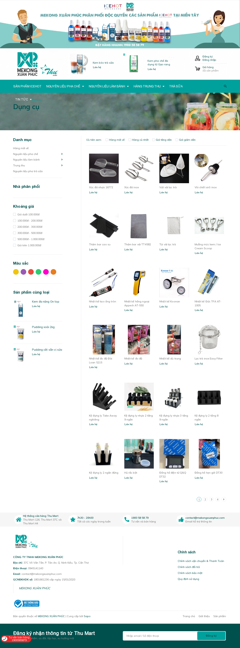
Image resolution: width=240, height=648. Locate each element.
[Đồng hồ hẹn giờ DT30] (209, 454)
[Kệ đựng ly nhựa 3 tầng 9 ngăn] (174, 396)
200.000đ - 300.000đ (29, 226)
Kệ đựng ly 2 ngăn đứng (103, 472)
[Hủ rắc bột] (139, 454)
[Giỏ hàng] (197, 68)
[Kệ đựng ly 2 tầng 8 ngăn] (209, 396)
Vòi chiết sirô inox (206, 187)
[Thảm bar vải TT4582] (139, 225)
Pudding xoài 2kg (43, 327)
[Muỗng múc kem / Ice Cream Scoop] (209, 225)
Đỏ (32, 273)
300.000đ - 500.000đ (29, 233)
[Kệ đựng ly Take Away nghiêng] (104, 396)
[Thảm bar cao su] (104, 225)
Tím (24, 273)
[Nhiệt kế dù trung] (174, 339)
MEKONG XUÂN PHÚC (34, 588)
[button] (128, 552)
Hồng (47, 273)
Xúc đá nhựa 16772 (101, 187)
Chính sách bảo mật (190, 573)
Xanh (39, 273)
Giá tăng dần (164, 139)
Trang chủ (189, 616)
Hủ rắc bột (130, 472)
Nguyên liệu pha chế (25, 154)
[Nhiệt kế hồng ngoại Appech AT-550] (139, 282)
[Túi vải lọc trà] (174, 225)
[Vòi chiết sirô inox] (209, 168)
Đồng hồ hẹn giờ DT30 (209, 472)
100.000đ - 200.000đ (29, 220)
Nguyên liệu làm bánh (26, 159)
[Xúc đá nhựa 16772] (104, 168)
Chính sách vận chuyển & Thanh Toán (201, 561)
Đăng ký (207, 56)
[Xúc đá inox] (139, 168)
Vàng (17, 273)
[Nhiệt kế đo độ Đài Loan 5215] (104, 339)
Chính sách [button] (187, 552)
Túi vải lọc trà (167, 244)
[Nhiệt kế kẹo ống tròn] (104, 282)
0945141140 (35, 568)
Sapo (87, 616)
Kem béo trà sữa (103, 62)
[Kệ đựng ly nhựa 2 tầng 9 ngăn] (139, 396)
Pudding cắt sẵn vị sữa (47, 349)
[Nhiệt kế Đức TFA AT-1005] (209, 282)
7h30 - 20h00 (85, 517)
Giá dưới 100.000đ (28, 214)
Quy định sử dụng (188, 579)
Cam (54, 273)
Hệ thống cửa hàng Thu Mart (40, 516)
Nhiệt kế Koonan (169, 301)
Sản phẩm (219, 616)
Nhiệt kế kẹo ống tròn (102, 301)
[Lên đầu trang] (231, 623)
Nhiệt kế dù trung (170, 358)
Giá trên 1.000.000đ (29, 245)
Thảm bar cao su (99, 244)
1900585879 (19, 640)
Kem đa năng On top (45, 301)
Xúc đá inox (131, 187)
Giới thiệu (204, 616)
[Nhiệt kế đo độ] (139, 339)
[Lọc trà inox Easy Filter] (209, 339)
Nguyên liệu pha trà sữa (28, 171)
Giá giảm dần (187, 139)
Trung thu (19, 165)
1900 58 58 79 (139, 517)
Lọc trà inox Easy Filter (209, 358)
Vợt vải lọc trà (168, 187)
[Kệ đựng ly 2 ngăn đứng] (104, 454)
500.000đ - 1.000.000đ (30, 239)
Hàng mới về (21, 148)
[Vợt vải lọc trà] (174, 168)
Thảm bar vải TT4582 (137, 244)
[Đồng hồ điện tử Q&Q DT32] (174, 454)
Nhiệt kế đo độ (133, 358)
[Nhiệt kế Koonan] (174, 282)
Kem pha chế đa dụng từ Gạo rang (159, 62)
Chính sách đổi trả (189, 567)
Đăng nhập (209, 60)
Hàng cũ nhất (140, 139)
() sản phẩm (210, 68)
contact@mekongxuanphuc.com (205, 517)
